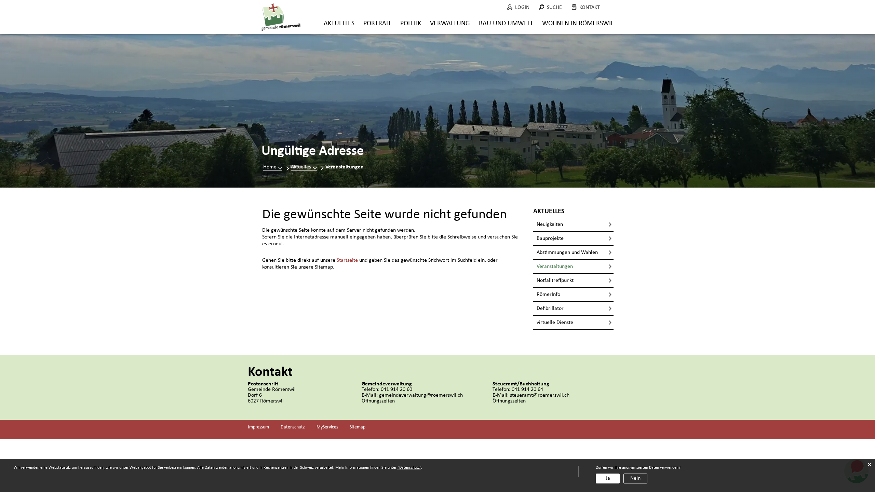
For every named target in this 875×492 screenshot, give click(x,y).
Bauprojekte (550, 238)
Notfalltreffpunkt (555, 280)
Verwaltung (450, 23)
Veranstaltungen (569, 266)
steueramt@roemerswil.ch (539, 395)
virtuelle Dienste (555, 322)
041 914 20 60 (396, 389)
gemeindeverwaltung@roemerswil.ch (421, 395)
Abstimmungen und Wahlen (567, 252)
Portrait (377, 23)
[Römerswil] (280, 17)
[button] (304, 167)
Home (270, 167)
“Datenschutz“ (409, 468)
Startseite (347, 260)
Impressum (258, 427)
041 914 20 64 (527, 389)
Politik (410, 23)
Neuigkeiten (550, 224)
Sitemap (357, 427)
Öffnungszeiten (378, 401)
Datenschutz (293, 427)
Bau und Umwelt (506, 23)
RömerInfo (548, 294)
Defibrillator (550, 308)
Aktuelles (339, 23)
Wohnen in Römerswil (578, 23)
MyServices (327, 427)
